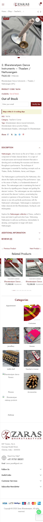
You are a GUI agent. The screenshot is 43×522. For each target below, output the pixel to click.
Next (39, 37)
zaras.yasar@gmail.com (14, 463)
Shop (10, 11)
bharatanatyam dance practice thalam (15, 126)
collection (23, 214)
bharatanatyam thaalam (9, 129)
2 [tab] (21, 57)
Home (4, 11)
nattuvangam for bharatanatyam (29, 129)
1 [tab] (19, 57)
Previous (4, 37)
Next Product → (35, 248)
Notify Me (36, 104)
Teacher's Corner (18, 11)
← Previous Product (9, 248)
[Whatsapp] (39, 512)
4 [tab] (24, 57)
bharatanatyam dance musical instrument (20, 123)
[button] (12, 290)
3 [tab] (23, 57)
